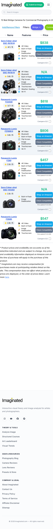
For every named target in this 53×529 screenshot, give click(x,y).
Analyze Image (9, 432)
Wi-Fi (23, 58)
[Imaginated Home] (12, 400)
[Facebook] (17, 418)
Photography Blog (10, 458)
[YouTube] (11, 418)
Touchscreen (26, 86)
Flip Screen (25, 79)
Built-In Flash (26, 49)
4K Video (24, 46)
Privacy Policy (8, 494)
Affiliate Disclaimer (10, 503)
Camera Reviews (9, 463)
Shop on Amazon (44, 48)
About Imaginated (10, 484)
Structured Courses (11, 436)
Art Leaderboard (9, 441)
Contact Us (7, 489)
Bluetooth (25, 74)
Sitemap (6, 507)
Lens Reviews (8, 467)
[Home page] (11, 4)
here (7, 277)
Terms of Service (9, 498)
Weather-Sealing (28, 56)
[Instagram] (4, 418)
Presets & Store (9, 472)
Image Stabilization (26, 52)
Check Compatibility (44, 54)
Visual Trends (8, 446)
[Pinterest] (24, 418)
